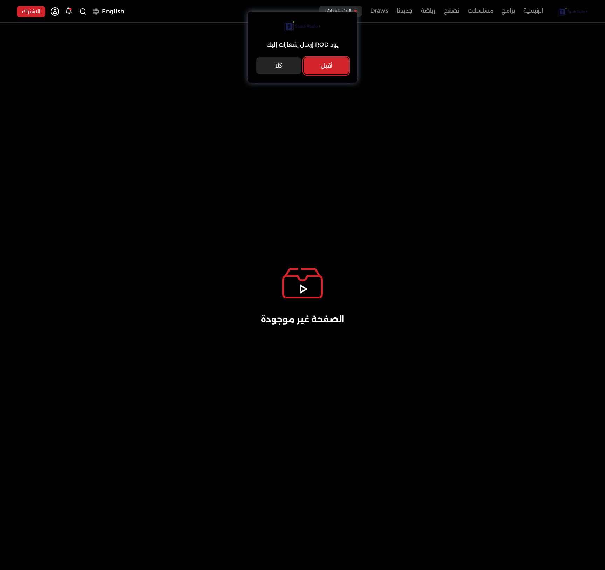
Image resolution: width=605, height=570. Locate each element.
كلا (278, 65)
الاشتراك (31, 11)
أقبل (326, 65)
